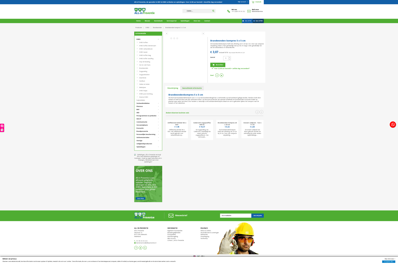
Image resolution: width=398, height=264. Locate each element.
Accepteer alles (388, 261)
